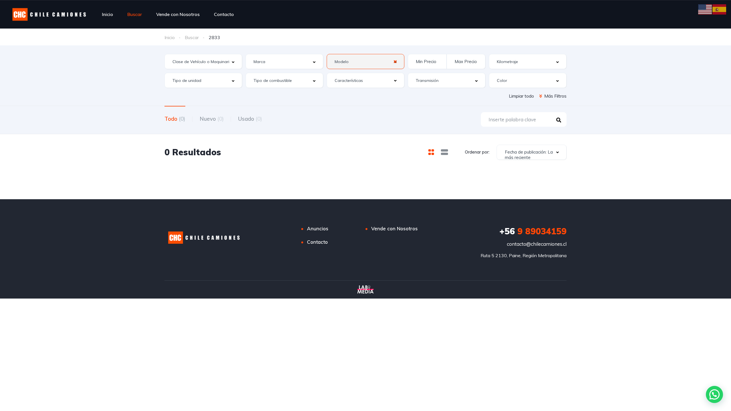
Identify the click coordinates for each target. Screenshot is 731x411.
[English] (705, 9)
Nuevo (212, 118)
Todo (174, 118)
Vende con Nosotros (178, 14)
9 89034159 (533, 231)
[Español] (719, 9)
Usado (250, 118)
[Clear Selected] (395, 61)
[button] (714, 394)
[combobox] (203, 61)
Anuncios (317, 228)
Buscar (134, 14)
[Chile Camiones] (49, 14)
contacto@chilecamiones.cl (537, 244)
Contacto (224, 14)
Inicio (107, 14)
